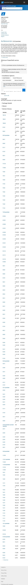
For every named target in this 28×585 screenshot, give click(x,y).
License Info (4, 33)
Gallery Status (4, 575)
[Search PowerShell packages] (21, 8)
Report (2, 36)
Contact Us (3, 567)
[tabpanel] (14, 88)
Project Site (3, 32)
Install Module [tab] (6, 78)
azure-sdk (6, 95)
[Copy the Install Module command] (23, 91)
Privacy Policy (3, 573)
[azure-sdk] (2, 95)
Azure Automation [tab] (7, 80)
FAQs (2, 581)
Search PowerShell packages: (9, 6)
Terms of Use (3, 570)
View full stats (4, 24)
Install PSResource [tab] (17, 78)
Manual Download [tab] (19, 80)
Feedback (3, 578)
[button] (4, 57)
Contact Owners (5, 35)
